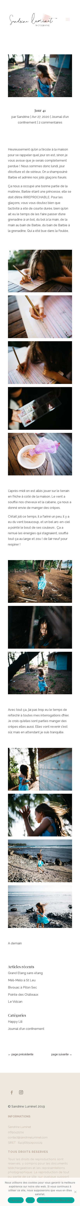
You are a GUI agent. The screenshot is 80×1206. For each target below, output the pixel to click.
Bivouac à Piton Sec (22, 987)
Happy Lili (15, 1021)
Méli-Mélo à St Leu (22, 980)
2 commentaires (50, 122)
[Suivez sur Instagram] (21, 1092)
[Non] (75, 1192)
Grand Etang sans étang (25, 973)
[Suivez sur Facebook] (11, 1092)
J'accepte (16, 1200)
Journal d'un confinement (26, 1029)
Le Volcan (15, 1001)
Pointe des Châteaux (23, 994)
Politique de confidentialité (55, 1200)
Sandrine (23, 117)
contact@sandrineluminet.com (28, 1137)
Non (30, 1200)
